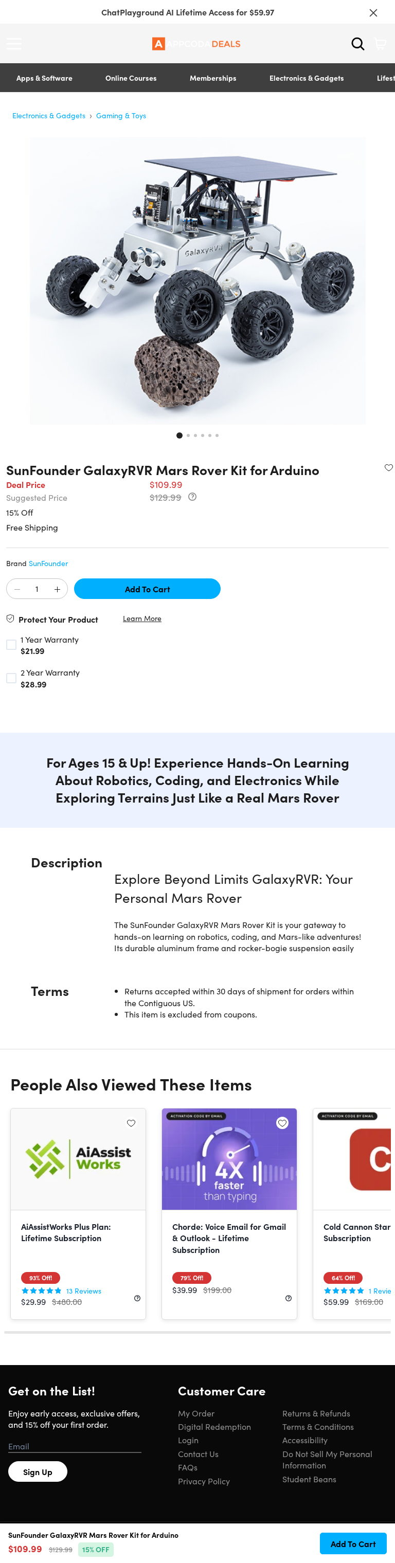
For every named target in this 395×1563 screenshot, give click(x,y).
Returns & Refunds (316, 1413)
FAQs (188, 1467)
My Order (196, 1413)
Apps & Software (44, 77)
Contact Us (198, 1453)
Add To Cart (147, 588)
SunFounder (48, 563)
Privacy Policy (204, 1480)
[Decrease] (17, 589)
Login (188, 1439)
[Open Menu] (16, 43)
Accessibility (305, 1439)
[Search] (358, 43)
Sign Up (37, 1471)
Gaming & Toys (121, 115)
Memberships (213, 77)
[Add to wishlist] (389, 467)
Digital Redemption (214, 1426)
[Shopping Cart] (380, 43)
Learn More (142, 618)
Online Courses (131, 77)
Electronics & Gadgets (307, 77)
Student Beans (309, 1478)
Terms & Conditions (318, 1426)
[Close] (373, 13)
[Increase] (57, 589)
